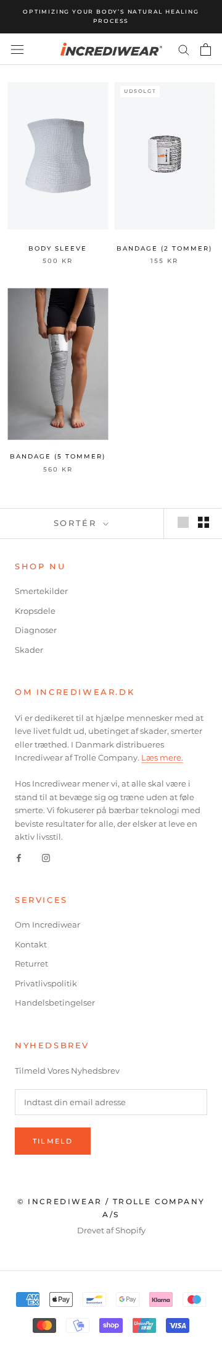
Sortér (77, 523)
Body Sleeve (57, 248)
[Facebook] (19, 856)
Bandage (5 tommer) (57, 456)
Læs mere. (162, 757)
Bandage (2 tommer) (164, 248)
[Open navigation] (17, 49)
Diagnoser (36, 630)
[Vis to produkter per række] (203, 522)
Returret (31, 963)
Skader (29, 650)
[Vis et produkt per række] (183, 522)
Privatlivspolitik (46, 983)
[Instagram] (46, 856)
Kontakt (31, 944)
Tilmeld (53, 1141)
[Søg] (183, 49)
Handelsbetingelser (55, 1002)
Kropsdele (35, 611)
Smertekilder (41, 591)
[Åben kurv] (205, 49)
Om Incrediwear (47, 924)
